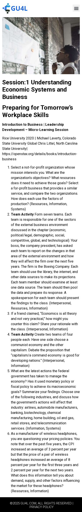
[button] (76, 8)
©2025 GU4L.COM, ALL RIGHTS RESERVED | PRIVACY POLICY (41, 505)
